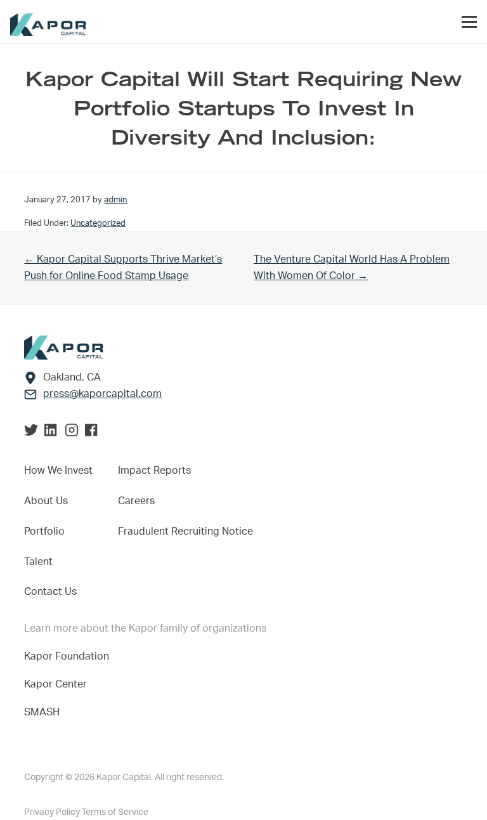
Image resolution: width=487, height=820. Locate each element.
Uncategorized (98, 223)
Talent (38, 562)
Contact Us (50, 592)
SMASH (42, 712)
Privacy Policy (53, 812)
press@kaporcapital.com (102, 394)
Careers (136, 501)
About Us (46, 501)
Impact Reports (154, 470)
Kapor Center (58, 684)
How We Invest (58, 470)
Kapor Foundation (69, 656)
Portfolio (44, 531)
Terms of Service (115, 812)
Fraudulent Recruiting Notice (185, 531)
